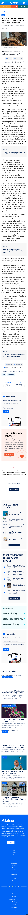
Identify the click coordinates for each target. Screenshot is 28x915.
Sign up (6, 411)
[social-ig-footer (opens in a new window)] (18, 886)
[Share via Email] (20, 62)
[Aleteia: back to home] (14, 2)
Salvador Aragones (19, 25)
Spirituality (14, 855)
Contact (14, 904)
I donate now (9, 454)
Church (3, 12)
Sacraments (11, 374)
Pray (22, 6)
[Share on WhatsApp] (23, 62)
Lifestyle (14, 852)
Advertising (14, 874)
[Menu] (4, 3)
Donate (13, 6)
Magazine (14, 868)
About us (14, 896)
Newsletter (14, 863)
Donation (14, 872)
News (14, 850)
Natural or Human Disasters (9, 705)
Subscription (14, 870)
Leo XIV (4, 757)
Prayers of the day (11, 624)
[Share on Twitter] (18, 62)
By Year (14, 881)
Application (14, 865)
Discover (14, 857)
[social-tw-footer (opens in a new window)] (15, 886)
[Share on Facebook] (12, 62)
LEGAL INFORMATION (14, 899)
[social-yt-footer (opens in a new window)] (9, 886)
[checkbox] (3, 407)
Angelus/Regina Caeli (8, 677)
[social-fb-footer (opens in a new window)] (12, 886)
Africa (3, 374)
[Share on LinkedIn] (15, 62)
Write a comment (14, 489)
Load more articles (14, 545)
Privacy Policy (14, 907)
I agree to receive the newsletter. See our (14, 407)
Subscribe (5, 6)
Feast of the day (10, 613)
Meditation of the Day (13, 619)
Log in (18, 483)
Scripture (5, 731)
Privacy (14, 910)
